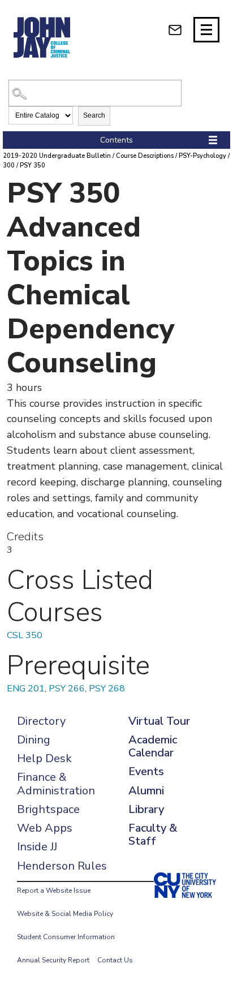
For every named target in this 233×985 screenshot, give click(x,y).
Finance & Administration (56, 783)
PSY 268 (107, 688)
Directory (41, 721)
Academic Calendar (152, 746)
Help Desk (44, 758)
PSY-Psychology (202, 156)
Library (146, 809)
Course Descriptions (145, 156)
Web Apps (44, 828)
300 (9, 165)
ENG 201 (26, 688)
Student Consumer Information (66, 936)
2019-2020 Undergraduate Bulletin (57, 156)
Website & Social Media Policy (65, 913)
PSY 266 (67, 688)
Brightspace (48, 809)
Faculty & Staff (152, 834)
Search (94, 115)
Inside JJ (37, 846)
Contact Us (115, 960)
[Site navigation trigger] (206, 29)
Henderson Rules (62, 866)
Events (146, 771)
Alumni (146, 790)
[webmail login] (175, 29)
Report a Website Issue (53, 890)
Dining (33, 739)
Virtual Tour (159, 721)
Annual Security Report (53, 960)
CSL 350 (24, 635)
